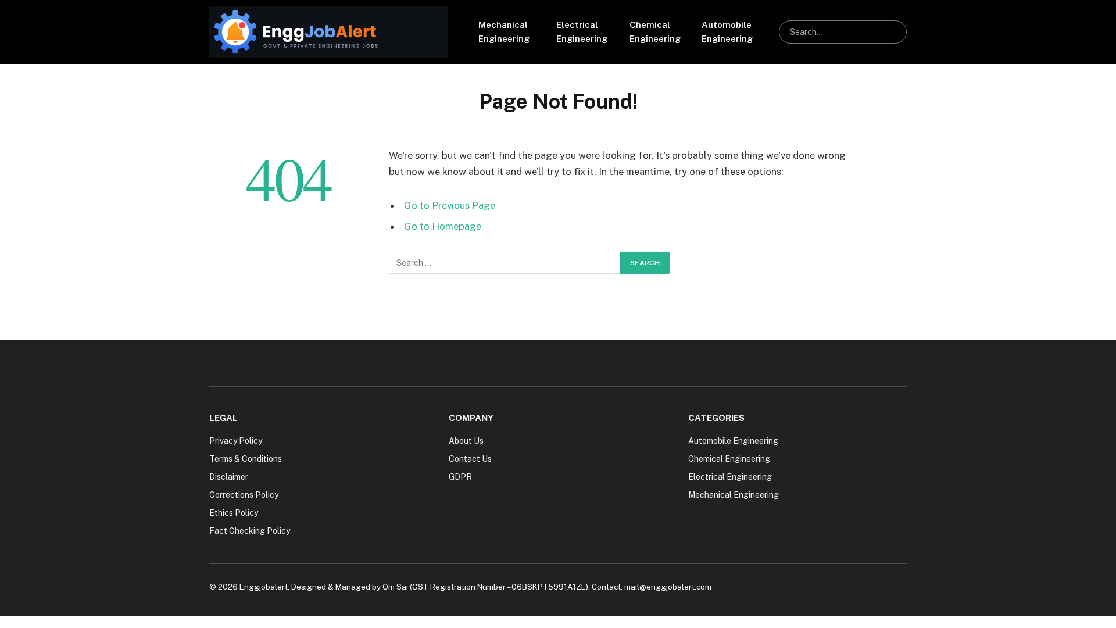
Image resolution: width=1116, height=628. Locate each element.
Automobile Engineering (727, 32)
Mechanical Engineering (504, 32)
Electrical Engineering (581, 32)
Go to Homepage (442, 226)
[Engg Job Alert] (328, 32)
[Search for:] (505, 263)
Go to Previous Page (449, 205)
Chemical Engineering (655, 32)
